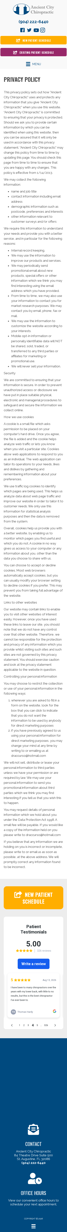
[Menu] (33, 1226)
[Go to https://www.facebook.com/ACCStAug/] (22, 31)
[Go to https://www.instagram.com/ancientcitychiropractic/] (42, 31)
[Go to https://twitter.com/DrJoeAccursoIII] (29, 31)
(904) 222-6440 (33, 21)
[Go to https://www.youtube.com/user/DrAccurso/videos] (36, 30)
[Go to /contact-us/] (33, 1144)
